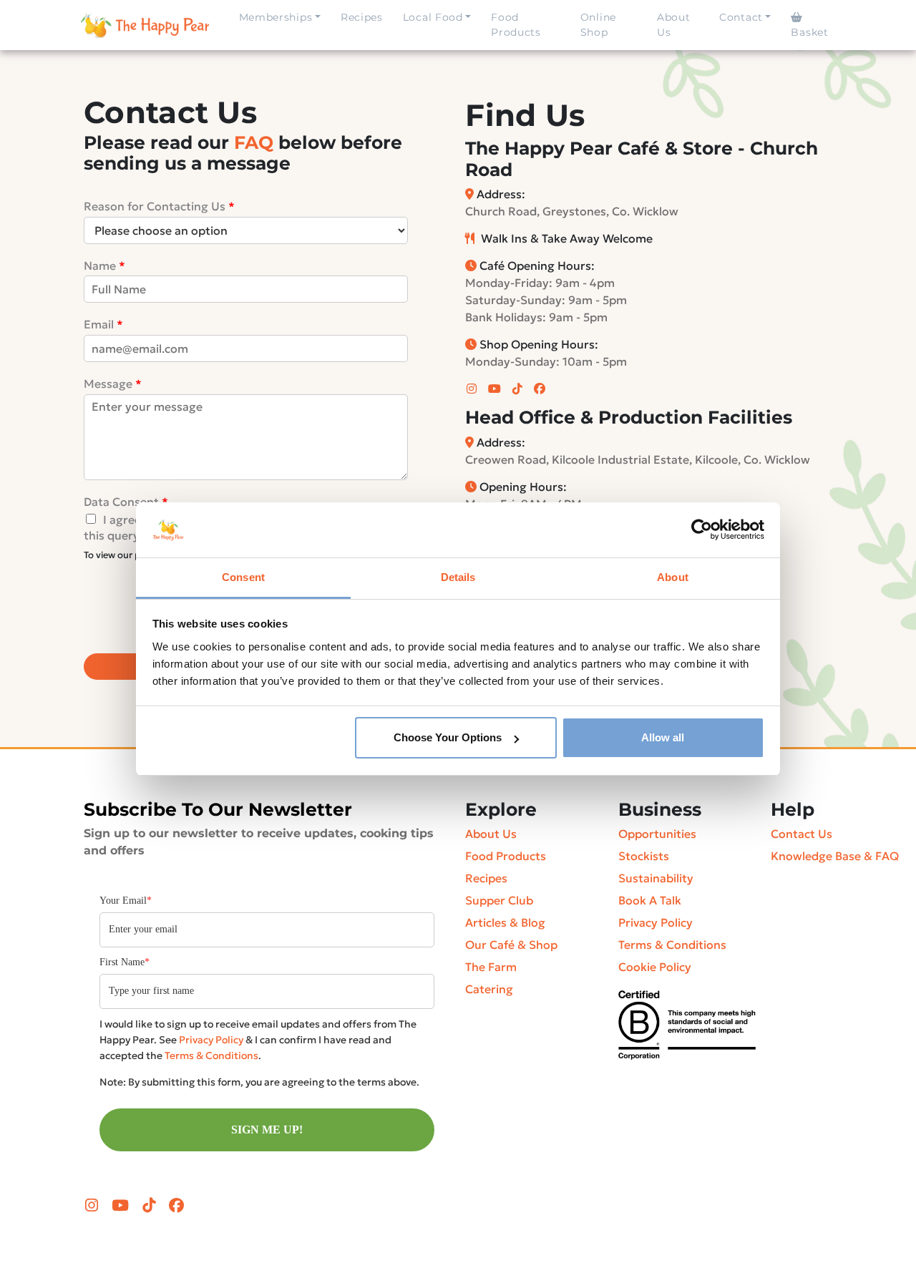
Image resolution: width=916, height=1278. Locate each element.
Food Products (516, 25)
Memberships (276, 17)
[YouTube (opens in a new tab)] (496, 388)
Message (113, 383)
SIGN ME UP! (267, 1129)
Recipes (362, 17)
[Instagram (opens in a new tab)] (473, 388)
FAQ (253, 142)
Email (103, 324)
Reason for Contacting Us (159, 206)
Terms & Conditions (211, 1055)
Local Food (433, 17)
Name (104, 265)
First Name (124, 962)
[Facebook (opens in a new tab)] (541, 388)
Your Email (125, 900)
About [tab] (672, 577)
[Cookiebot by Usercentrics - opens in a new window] (701, 530)
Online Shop (598, 25)
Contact (741, 17)
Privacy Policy (211, 1039)
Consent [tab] (243, 577)
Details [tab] (458, 577)
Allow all (662, 737)
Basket (809, 32)
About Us (674, 25)
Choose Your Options (448, 737)
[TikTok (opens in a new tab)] (519, 388)
